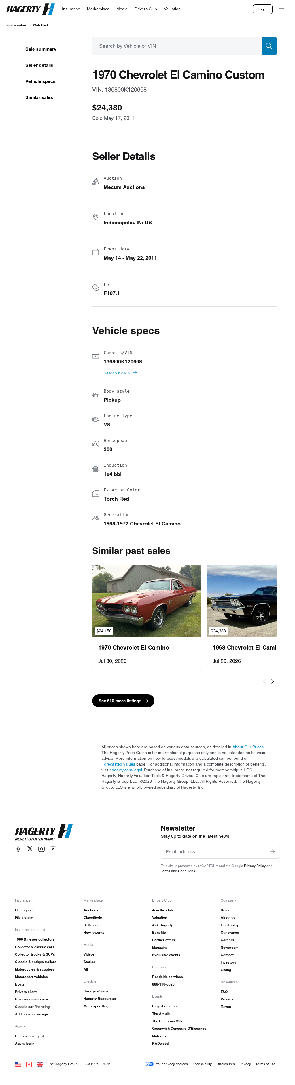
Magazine (160, 947)
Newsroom (230, 947)
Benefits (159, 932)
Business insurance (31, 999)
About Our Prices (248, 747)
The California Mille (167, 1021)
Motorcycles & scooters (34, 969)
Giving (226, 970)
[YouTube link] (53, 849)
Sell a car (91, 925)
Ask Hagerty (162, 925)
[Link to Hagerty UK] (40, 1064)
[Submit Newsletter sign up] (272, 851)
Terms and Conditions (178, 871)
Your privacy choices (172, 1064)
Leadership (230, 925)
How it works (94, 932)
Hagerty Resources (100, 998)
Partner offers (163, 940)
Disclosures (225, 1064)
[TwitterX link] (30, 849)
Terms (226, 1007)
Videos (89, 954)
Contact (227, 955)
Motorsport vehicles (31, 977)
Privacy (227, 999)
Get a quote (24, 910)
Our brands (230, 932)
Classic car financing (32, 1007)
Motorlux (159, 1036)
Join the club (162, 910)
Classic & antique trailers (35, 962)
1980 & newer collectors (35, 939)
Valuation (159, 917)
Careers (227, 940)
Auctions (91, 910)
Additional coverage (31, 1014)
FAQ (224, 992)
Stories (89, 962)
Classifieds (93, 917)
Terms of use (265, 1064)
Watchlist (40, 25)
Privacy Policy (255, 866)
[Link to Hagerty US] (18, 1064)
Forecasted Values (118, 764)
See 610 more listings (120, 700)
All (86, 969)
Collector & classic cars (34, 947)
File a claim (24, 917)
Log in (263, 9)
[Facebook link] (18, 849)
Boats (20, 984)
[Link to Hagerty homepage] (44, 832)
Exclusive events (166, 955)
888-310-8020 (163, 984)
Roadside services (167, 977)
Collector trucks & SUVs (35, 954)
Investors (228, 962)
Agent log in (24, 1043)
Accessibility (202, 1064)
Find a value (16, 25)
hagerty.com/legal (125, 770)
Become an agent (29, 1036)
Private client (26, 992)
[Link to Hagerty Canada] (29, 1064)
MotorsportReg (96, 1006)
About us (228, 917)
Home (225, 910)
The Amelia (161, 1013)
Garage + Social (96, 991)
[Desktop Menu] (282, 9)
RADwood (160, 1043)
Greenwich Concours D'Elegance (179, 1028)
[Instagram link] (41, 849)
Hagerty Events (165, 1006)
